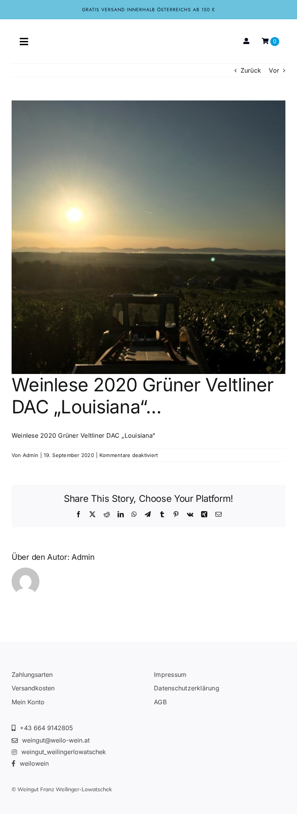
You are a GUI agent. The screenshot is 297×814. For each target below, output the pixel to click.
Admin (30, 455)
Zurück (251, 70)
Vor (274, 70)
